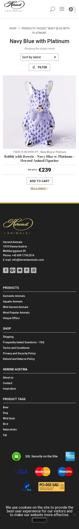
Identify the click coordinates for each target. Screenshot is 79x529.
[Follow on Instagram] (33, 270)
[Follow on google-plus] (12, 270)
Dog (5, 413)
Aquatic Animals (13, 301)
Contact (7, 383)
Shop (12, 28)
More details (38, 188)
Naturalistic (10, 429)
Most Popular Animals (16, 312)
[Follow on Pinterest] (26, 270)
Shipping (8, 336)
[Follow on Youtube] (19, 270)
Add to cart (39, 181)
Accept (39, 520)
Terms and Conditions (16, 348)
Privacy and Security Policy (19, 353)
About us (8, 377)
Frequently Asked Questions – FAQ (23, 342)
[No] (74, 514)
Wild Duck (9, 418)
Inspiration (9, 388)
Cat (5, 435)
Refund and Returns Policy (19, 359)
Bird (5, 424)
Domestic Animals (14, 296)
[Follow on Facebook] (5, 270)
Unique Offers (11, 318)
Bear (6, 407)
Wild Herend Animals (15, 307)
